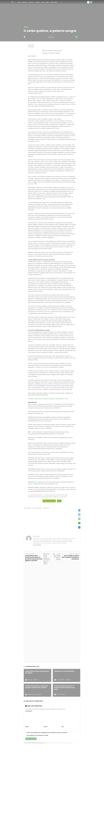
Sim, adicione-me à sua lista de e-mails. (37, 735)
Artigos (24, 2)
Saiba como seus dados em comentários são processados (58, 743)
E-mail (45, 726)
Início (19, 2)
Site (63, 726)
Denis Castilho (27, 508)
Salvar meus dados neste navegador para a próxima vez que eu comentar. (47, 732)
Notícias (31, 2)
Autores (37, 2)
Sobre (47, 2)
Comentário (29, 711)
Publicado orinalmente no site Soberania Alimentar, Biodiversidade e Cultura (48, 399)
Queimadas (46, 508)
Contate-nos (53, 2)
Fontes (43, 2)
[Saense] (14, 2)
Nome (27, 726)
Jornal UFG (28, 37)
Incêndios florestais (37, 508)
